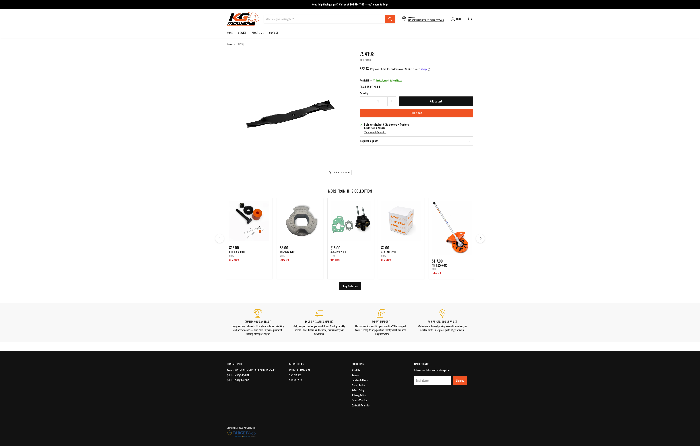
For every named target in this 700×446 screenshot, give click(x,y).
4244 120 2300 (338, 252)
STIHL (231, 255)
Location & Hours (360, 380)
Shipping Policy (359, 395)
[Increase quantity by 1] (392, 101)
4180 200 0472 (439, 265)
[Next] (480, 238)
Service (242, 32)
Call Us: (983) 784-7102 (238, 380)
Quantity (364, 93)
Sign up (460, 380)
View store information (375, 132)
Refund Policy (358, 390)
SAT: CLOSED (295, 375)
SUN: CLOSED (295, 380)
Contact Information (361, 405)
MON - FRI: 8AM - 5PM (299, 370)
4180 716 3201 (388, 252)
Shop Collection (350, 286)
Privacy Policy (358, 385)
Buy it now (416, 112)
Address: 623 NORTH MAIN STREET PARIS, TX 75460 (251, 370)
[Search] (390, 19)
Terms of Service (359, 400)
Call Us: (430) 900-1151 (238, 375)
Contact (273, 32)
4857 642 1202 (287, 252)
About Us (257, 32)
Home (230, 32)
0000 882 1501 (237, 252)
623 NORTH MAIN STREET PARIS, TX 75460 (426, 20)
